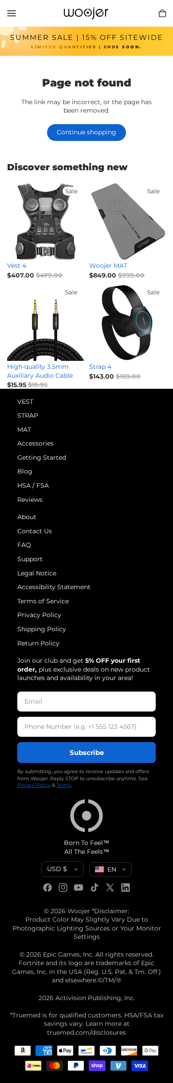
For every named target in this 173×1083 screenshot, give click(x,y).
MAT (24, 430)
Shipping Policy (41, 629)
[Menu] (11, 13)
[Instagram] (63, 887)
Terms (63, 785)
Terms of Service (43, 601)
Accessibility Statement (53, 587)
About (26, 517)
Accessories (35, 443)
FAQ (24, 545)
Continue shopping (86, 132)
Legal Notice (36, 573)
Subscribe (87, 752)
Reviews (30, 500)
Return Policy (38, 643)
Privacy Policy (39, 615)
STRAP (27, 415)
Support (30, 559)
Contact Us (34, 531)
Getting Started (41, 457)
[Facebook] (47, 887)
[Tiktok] (94, 887)
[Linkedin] (125, 887)
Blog (24, 472)
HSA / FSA (33, 485)
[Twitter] (110, 887)
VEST (25, 402)
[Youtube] (78, 887)
